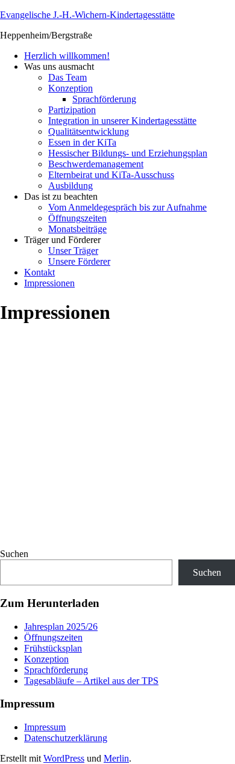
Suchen (14, 554)
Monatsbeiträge (77, 229)
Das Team (67, 77)
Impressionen (49, 283)
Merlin (116, 758)
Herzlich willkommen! (67, 56)
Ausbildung (70, 185)
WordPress (63, 758)
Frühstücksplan (53, 648)
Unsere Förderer (79, 261)
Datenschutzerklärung (65, 738)
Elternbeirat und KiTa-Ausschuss (111, 175)
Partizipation (72, 110)
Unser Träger (73, 250)
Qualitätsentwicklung (88, 131)
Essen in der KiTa (82, 142)
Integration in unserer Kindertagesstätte (122, 121)
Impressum (45, 727)
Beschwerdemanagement (95, 164)
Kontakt (39, 272)
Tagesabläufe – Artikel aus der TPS (91, 681)
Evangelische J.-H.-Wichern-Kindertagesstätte (87, 15)
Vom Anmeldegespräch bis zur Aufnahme (127, 207)
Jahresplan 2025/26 (61, 626)
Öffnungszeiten (77, 218)
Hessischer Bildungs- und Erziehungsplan (127, 153)
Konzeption (70, 88)
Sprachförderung (104, 99)
